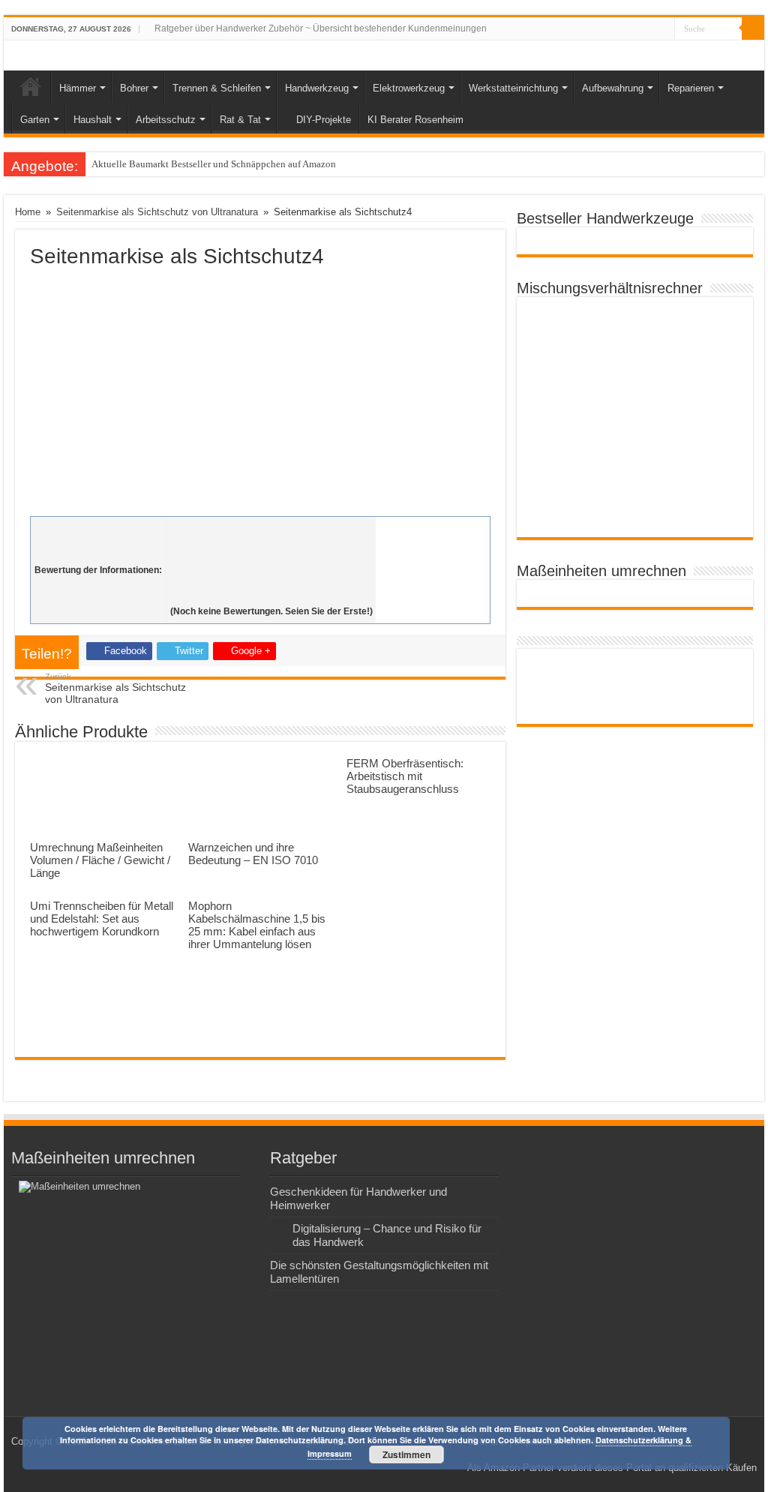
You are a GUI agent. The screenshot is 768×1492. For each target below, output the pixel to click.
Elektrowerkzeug (409, 88)
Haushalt (93, 119)
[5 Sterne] (271, 595)
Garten (35, 119)
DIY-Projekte (323, 119)
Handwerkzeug (317, 88)
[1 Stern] (271, 529)
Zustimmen (406, 1454)
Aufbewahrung (613, 88)
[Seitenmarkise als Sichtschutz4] (260, 388)
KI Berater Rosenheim (416, 119)
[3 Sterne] (271, 562)
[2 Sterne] (271, 545)
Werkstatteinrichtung (513, 88)
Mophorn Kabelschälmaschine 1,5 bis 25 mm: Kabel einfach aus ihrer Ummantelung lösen (257, 924)
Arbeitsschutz (166, 119)
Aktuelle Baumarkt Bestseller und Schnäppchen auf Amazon (214, 164)
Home (30, 86)
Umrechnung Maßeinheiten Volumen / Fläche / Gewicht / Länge (100, 860)
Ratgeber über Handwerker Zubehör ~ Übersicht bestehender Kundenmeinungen (320, 28)
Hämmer (77, 88)
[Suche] (753, 28)
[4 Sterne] (271, 578)
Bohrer (134, 88)
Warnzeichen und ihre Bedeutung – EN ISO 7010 (253, 853)
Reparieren (691, 88)
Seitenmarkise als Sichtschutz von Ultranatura (157, 212)
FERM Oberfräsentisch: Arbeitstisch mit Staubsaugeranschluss (405, 776)
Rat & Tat (240, 119)
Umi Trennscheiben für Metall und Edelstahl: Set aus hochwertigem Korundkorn (101, 918)
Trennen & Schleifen (216, 88)
